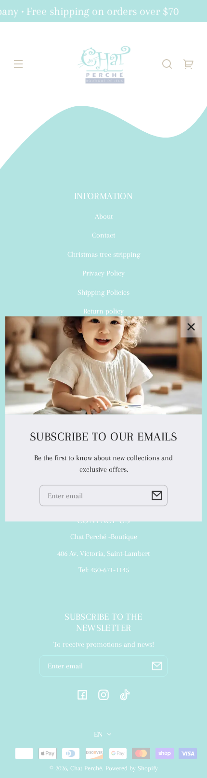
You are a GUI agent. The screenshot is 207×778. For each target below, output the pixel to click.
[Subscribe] (157, 666)
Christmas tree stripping (103, 254)
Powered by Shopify (131, 768)
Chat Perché (86, 768)
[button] (167, 64)
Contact (103, 235)
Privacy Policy (103, 273)
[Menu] (18, 64)
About (104, 216)
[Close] (191, 296)
